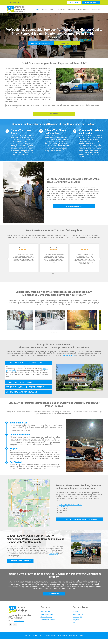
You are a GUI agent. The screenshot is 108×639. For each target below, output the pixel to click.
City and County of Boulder (70, 505)
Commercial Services (47, 620)
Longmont (63, 507)
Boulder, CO (77, 611)
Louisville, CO (77, 617)
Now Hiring (74, 2)
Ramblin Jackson (79, 635)
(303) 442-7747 (14, 2)
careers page (53, 554)
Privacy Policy (57, 635)
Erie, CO (75, 622)
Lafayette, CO (77, 620)
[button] (9, 259)
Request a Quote (91, 2)
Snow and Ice (45, 611)
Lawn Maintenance (47, 614)
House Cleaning (46, 617)
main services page (68, 355)
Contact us (58, 588)
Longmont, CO (78, 614)
